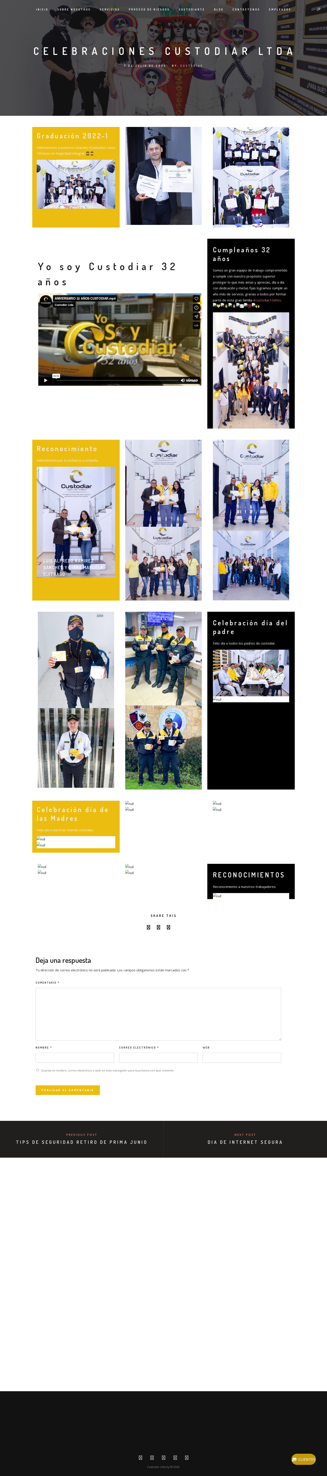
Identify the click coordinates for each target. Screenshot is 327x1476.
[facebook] (148, 928)
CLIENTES (306, 1459)
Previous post (81, 1135)
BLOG (219, 9)
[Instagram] (175, 1458)
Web (206, 1047)
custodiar (191, 65)
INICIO (42, 9)
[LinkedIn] (163, 1458)
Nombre (44, 1047)
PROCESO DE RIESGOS (149, 9)
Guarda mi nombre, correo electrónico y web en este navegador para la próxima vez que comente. (107, 1070)
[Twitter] (152, 1458)
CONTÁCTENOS (246, 9)
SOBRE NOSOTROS (74, 9)
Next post (245, 1135)
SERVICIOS (110, 9)
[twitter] (158, 928)
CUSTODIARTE (192, 9)
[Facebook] (140, 1458)
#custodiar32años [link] (267, 300)
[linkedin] (169, 928)
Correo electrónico (139, 1047)
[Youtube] (187, 1458)
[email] (179, 928)
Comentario (48, 982)
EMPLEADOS (280, 9)
